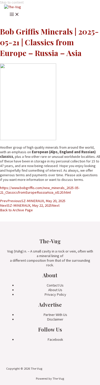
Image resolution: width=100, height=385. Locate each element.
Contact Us (55, 285)
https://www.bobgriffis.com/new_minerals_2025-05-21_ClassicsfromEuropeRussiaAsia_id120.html (40, 190)
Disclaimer (55, 319)
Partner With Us (55, 314)
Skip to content (12, 2)
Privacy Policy (55, 294)
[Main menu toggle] (14, 15)
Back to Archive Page (16, 210)
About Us (55, 290)
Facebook (55, 339)
